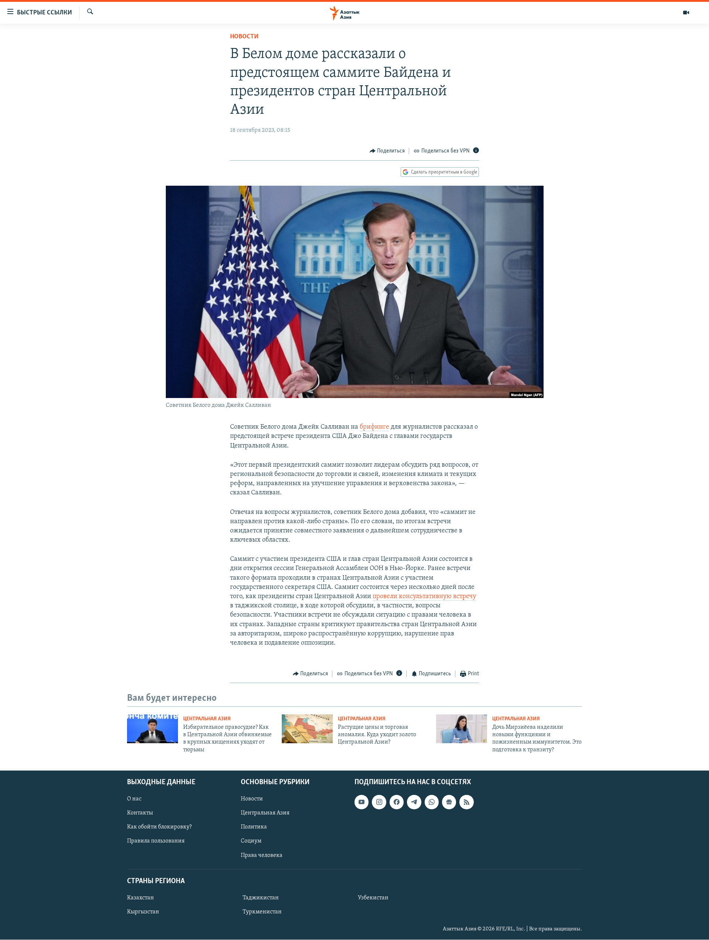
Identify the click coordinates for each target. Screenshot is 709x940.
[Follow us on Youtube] (361, 802)
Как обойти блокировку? (159, 827)
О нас (134, 799)
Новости (244, 37)
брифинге (374, 427)
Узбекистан (373, 898)
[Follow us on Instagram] (379, 802)
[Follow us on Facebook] (397, 802)
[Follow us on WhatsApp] (432, 802)
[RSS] (466, 802)
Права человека (261, 855)
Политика (254, 827)
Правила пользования (156, 841)
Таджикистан (261, 898)
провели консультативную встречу (424, 596)
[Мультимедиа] (686, 12)
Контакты (140, 813)
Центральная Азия (207, 719)
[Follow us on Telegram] (414, 802)
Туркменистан (262, 912)
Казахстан (140, 898)
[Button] (387, 151)
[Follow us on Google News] (449, 802)
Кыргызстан (143, 912)
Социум (251, 841)
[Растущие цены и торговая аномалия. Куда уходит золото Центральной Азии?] (307, 728)
